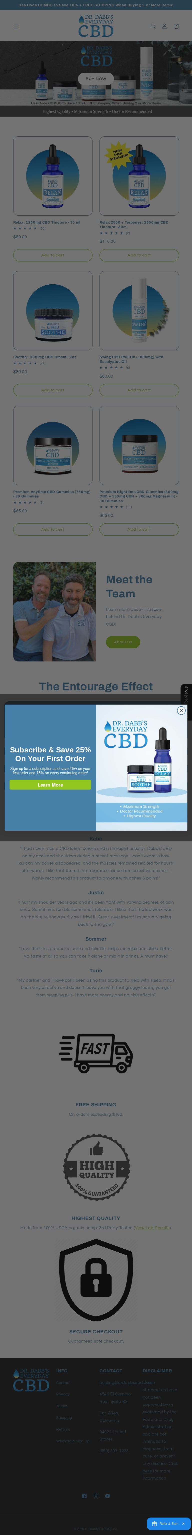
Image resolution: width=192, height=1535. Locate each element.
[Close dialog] (181, 710)
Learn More (50, 784)
